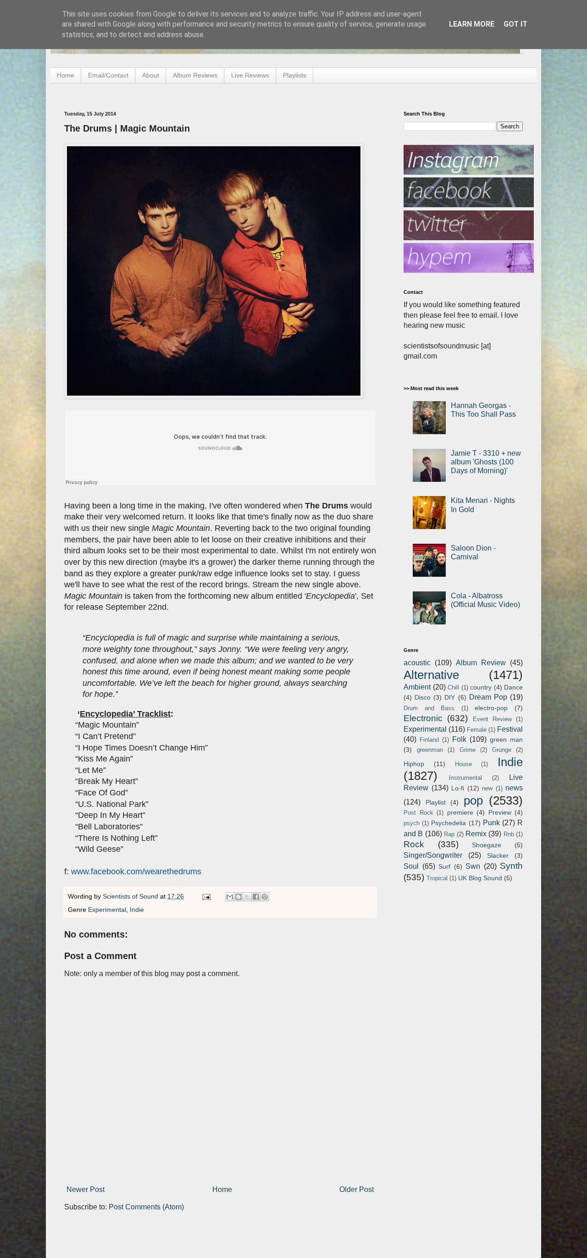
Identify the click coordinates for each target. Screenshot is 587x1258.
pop (473, 800)
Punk (491, 823)
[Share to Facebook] (255, 896)
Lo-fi (457, 788)
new (487, 788)
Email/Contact (108, 75)
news (514, 788)
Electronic (423, 718)
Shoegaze (486, 845)
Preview (499, 812)
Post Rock (418, 812)
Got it (515, 24)
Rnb (509, 834)
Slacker (498, 855)
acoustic (417, 663)
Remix (476, 834)
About (150, 75)
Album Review (481, 663)
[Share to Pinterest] (264, 896)
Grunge (501, 749)
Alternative (431, 674)
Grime (468, 749)
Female (477, 729)
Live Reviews (250, 75)
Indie (137, 909)
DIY (449, 697)
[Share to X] (247, 896)
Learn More (471, 24)
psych (412, 823)
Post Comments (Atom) (146, 1207)
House (463, 764)
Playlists (294, 75)
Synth (511, 866)
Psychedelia (448, 823)
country (481, 687)
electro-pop (491, 708)
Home (65, 75)
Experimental (107, 909)
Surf (444, 866)
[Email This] (229, 896)
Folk (459, 739)
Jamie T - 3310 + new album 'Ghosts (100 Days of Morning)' (486, 462)
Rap (449, 834)
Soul (411, 866)
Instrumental (465, 777)
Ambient (417, 687)
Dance (513, 687)
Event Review (492, 719)
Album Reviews (195, 75)
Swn (472, 866)
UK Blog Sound (480, 878)
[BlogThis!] (238, 896)
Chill (453, 687)
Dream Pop (488, 697)
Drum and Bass (429, 708)
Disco (423, 697)
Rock (414, 844)
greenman (430, 749)
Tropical (437, 878)
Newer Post (85, 1189)
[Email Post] (205, 896)
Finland (429, 739)
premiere (460, 812)
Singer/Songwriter (433, 855)
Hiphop (414, 763)
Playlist (436, 802)
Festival (510, 729)
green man (506, 739)
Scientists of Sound (131, 896)
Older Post (356, 1189)
